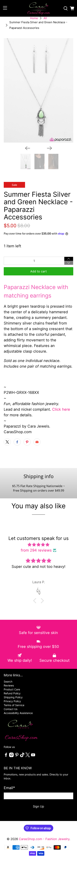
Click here (61, 409)
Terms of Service (14, 705)
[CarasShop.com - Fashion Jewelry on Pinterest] (17, 756)
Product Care (12, 689)
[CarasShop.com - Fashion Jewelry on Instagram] (11, 756)
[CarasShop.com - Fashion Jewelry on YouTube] (33, 756)
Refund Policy (12, 693)
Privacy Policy (12, 701)
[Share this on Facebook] (17, 442)
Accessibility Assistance (18, 713)
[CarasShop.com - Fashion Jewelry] (38, 8)
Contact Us (10, 709)
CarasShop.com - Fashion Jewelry (44, 839)
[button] (35, 600)
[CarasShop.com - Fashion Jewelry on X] (27, 756)
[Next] (49, 148)
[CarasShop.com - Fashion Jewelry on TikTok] (22, 756)
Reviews (9, 685)
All (45, 18)
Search (8, 681)
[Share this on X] (7, 442)
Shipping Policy (13, 697)
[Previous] (27, 148)
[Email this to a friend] (37, 442)
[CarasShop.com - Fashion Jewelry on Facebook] (6, 756)
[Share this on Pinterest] (27, 442)
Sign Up (38, 806)
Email (9, 788)
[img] (38, 544)
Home (34, 18)
